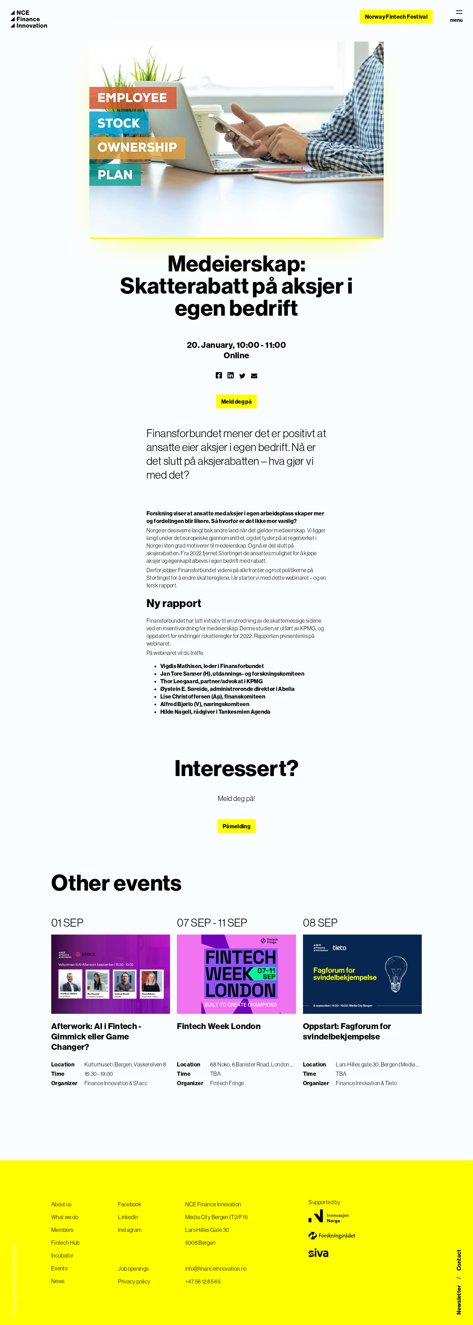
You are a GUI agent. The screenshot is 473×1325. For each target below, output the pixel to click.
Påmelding (236, 826)
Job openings (133, 1268)
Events (59, 1268)
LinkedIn (128, 1217)
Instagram (130, 1229)
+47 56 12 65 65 (203, 1281)
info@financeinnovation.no (216, 1268)
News (57, 1281)
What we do (65, 1217)
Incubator (62, 1255)
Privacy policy (134, 1281)
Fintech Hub (65, 1242)
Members (62, 1229)
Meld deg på (236, 401)
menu (456, 20)
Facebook (129, 1204)
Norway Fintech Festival (396, 16)
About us (61, 1204)
